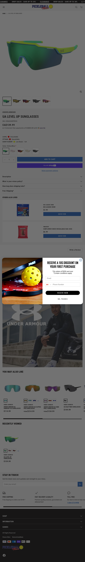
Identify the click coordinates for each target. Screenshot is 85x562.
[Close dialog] (80, 260)
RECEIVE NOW (62, 293)
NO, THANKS (63, 299)
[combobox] (48, 285)
